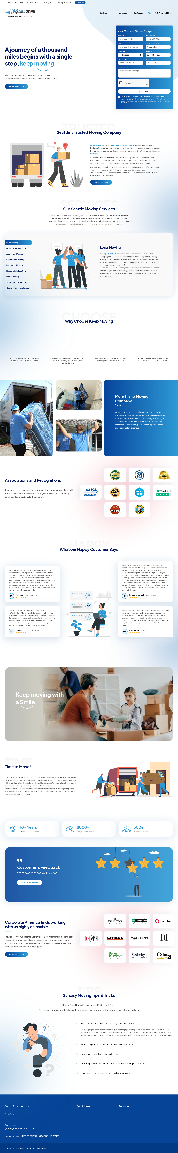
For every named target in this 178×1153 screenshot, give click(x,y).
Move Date (122, 51)
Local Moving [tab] (12, 242)
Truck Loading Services (157, 1127)
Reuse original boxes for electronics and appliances (107, 1044)
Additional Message (124, 67)
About (100, 1114)
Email (120, 43)
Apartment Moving (128, 1118)
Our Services (105, 13)
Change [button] (27, 16)
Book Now (80, 3)
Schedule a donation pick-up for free (100, 1054)
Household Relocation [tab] (16, 271)
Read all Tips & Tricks (84, 1083)
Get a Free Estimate (16, 86)
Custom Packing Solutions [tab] (17, 288)
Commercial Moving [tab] (15, 259)
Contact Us (138, 13)
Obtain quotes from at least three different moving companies (113, 1063)
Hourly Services (104, 1118)
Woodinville (122, 218)
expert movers (109, 254)
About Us (123, 13)
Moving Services (84, 1118)
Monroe (84, 218)
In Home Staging (127, 1127)
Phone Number (151, 35)
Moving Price (33, 3)
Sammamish (111, 218)
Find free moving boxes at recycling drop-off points (107, 1023)
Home (9, 3)
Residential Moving (128, 1122)
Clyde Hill (108, 215)
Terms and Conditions (71, 1148)
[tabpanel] (99, 266)
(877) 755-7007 (161, 12)
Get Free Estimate (101, 182)
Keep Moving (95, 145)
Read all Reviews (89, 648)
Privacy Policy (156, 101)
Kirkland (124, 215)
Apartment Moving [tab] (14, 254)
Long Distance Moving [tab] (16, 248)
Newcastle (92, 218)
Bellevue (93, 215)
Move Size (149, 51)
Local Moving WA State (130, 1114)
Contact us (23, 715)
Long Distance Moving (157, 1114)
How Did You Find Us (153, 43)
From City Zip (123, 59)
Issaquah (116, 215)
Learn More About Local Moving (116, 285)
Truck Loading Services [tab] (16, 282)
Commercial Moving (156, 1118)
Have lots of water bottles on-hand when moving (106, 1073)
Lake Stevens (56, 218)
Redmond (102, 218)
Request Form (14, 801)
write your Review (31, 882)
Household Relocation (157, 1122)
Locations (20, 3)
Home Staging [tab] (12, 276)
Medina (65, 218)
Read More (66, 366)
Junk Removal (83, 1122)
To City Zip (150, 59)
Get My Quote (144, 91)
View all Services (125, 437)
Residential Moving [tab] (14, 265)
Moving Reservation (64, 3)
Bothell (101, 215)
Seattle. (52, 221)
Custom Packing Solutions (131, 1131)
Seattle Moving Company (121, 145)
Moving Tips (48, 3)
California (94, 154)
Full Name (121, 35)
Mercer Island (74, 218)
